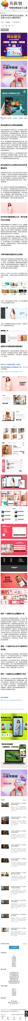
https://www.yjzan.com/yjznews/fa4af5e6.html (11, 700)
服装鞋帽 (4, 118)
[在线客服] (26, 1012)
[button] (14, 947)
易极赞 (8, 273)
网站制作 (10, 118)
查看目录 (5, 29)
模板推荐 (8, 22)
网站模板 (21, 118)
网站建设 (15, 118)
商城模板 (14, 273)
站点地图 (8, 1014)
